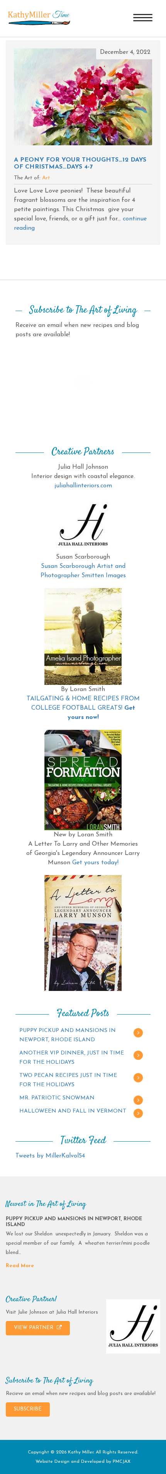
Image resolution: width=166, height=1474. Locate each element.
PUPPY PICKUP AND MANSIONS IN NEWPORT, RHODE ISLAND (67, 1035)
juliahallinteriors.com (83, 486)
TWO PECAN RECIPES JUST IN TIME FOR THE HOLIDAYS (68, 1080)
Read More (20, 1265)
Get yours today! (95, 863)
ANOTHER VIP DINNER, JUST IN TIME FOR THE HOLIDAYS (71, 1057)
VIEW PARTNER (34, 1327)
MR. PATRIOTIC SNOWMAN (57, 1098)
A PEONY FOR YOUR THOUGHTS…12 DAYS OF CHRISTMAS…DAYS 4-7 (80, 163)
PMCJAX (121, 1461)
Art (46, 178)
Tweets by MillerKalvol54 (50, 1156)
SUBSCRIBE (28, 1409)
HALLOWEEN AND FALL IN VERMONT (72, 1111)
